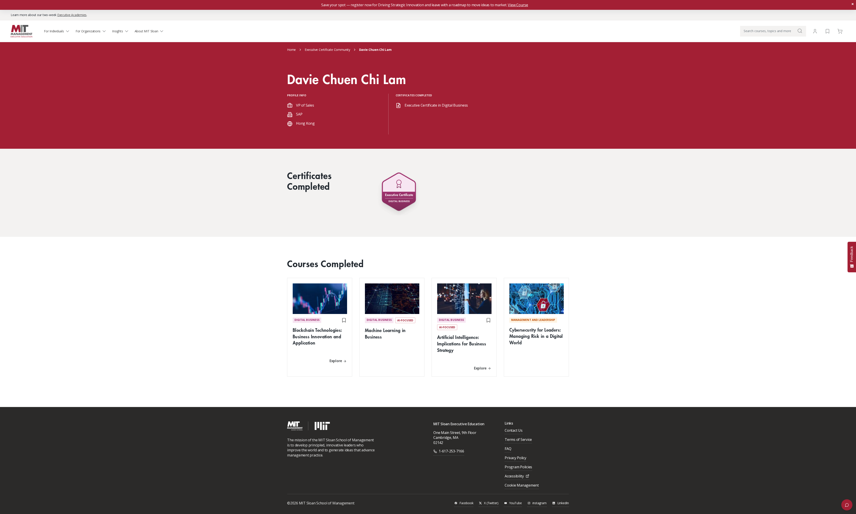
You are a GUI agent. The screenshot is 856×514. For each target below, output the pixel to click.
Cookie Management (522, 485)
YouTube (515, 503)
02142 (438, 442)
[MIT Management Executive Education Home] (21, 31)
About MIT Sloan (146, 31)
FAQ (508, 449)
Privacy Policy (515, 458)
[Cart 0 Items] (840, 31)
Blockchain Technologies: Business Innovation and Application (317, 336)
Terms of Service (518, 440)
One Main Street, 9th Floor (454, 432)
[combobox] (773, 31)
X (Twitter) (491, 503)
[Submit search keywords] (800, 31)
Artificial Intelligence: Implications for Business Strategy (461, 343)
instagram (540, 503)
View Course (518, 4)
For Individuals (54, 31)
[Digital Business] (398, 192)
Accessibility (514, 476)
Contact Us (514, 431)
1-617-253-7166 (451, 451)
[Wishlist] (827, 31)
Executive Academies (71, 15)
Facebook (466, 503)
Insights (117, 31)
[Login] (815, 31)
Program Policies (518, 467)
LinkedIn (563, 503)
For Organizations (88, 31)
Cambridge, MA (445, 437)
